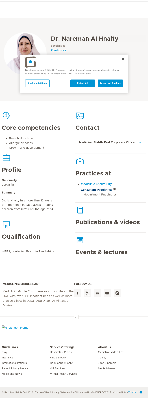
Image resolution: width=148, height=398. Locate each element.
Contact (133, 392)
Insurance (7, 357)
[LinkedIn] (97, 293)
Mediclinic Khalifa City (96, 184)
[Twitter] (87, 293)
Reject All (82, 83)
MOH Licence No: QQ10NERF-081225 (92, 392)
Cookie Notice (120, 392)
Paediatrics (58, 50)
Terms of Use (42, 392)
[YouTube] (107, 293)
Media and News (12, 374)
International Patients (14, 363)
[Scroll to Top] (76, 317)
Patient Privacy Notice (15, 368)
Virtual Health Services (63, 374)
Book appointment (61, 363)
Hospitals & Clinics (61, 352)
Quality (102, 357)
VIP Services (57, 368)
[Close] (123, 59)
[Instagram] (117, 293)
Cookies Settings (37, 83)
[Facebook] (77, 293)
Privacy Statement (60, 392)
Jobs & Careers (107, 363)
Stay (4, 352)
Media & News (106, 368)
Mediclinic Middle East (111, 352)
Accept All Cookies (110, 83)
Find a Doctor (58, 357)
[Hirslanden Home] (33, 329)
